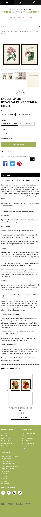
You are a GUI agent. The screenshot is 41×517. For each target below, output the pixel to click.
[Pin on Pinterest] (19, 163)
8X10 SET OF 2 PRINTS (8, 114)
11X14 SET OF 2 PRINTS (24, 114)
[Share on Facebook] (5, 163)
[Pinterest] (20, 493)
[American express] (10, 504)
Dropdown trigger (20, 2)
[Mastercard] (19, 504)
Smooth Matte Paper (27, 123)
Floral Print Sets (6, 461)
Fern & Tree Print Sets (8, 463)
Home (3, 31)
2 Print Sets (4, 473)
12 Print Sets (5, 483)
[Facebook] (3, 493)
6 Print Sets (4, 478)
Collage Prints (26, 436)
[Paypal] (28, 504)
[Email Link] (32, 158)
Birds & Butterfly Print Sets (9, 456)
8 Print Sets (4, 481)
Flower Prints (26, 441)
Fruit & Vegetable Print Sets (9, 466)
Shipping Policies (6, 441)
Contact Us (4, 446)
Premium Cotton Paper (9, 123)
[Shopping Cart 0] (34, 2)
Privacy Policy (5, 436)
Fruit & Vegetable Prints (29, 443)
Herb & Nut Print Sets (7, 468)
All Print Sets (5, 471)
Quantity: (3, 129)
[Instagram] (14, 493)
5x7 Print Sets (12, 31)
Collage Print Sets (6, 458)
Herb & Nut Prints (27, 446)
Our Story (4, 433)
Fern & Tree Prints (27, 438)
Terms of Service (6, 443)
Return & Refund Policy (8, 438)
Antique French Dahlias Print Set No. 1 (20, 409)
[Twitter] (12, 163)
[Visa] (3, 504)
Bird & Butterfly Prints (28, 433)
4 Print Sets (4, 476)
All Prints (24, 448)
